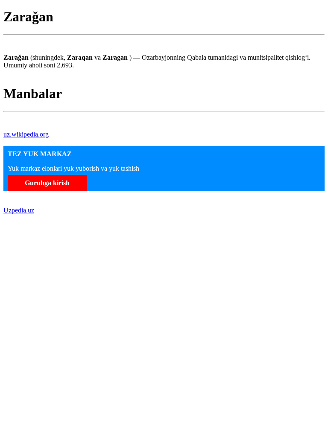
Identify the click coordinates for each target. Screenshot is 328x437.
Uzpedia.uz (18, 210)
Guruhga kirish (47, 182)
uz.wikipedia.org (26, 134)
